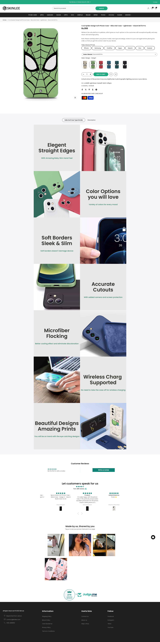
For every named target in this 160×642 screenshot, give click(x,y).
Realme (88, 15)
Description (91, 120)
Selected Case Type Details (74, 120)
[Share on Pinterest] (89, 89)
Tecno (103, 15)
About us (84, 620)
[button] (153, 537)
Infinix (96, 15)
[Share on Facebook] (82, 89)
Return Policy (46, 620)
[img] (80, 486)
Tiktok (109, 624)
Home (4, 20)
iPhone (86, 48)
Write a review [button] (103, 470)
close (5, 2)
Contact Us (85, 616)
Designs (127, 15)
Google (111, 15)
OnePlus (80, 15)
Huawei (119, 15)
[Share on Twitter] (86, 89)
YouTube (110, 627)
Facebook (111, 616)
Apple (42, 15)
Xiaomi (58, 15)
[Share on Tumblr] (93, 89)
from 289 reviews (78, 489)
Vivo (72, 15)
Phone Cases (32, 15)
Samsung (50, 15)
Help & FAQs (85, 624)
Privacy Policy (46, 627)
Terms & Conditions (48, 631)
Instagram (111, 620)
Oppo (66, 15)
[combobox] (119, 54)
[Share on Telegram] (96, 89)
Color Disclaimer (47, 624)
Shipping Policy (46, 616)
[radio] (85, 64)
